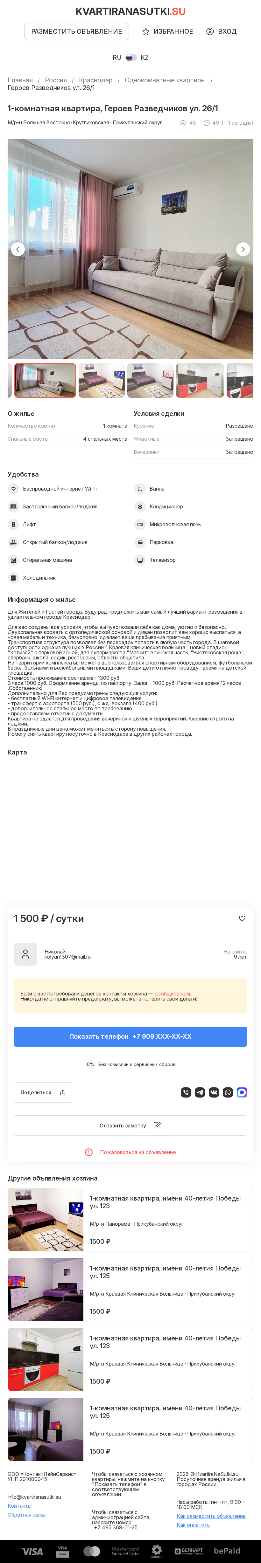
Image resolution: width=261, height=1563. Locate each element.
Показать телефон (130, 1036)
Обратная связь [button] (27, 1514)
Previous (18, 249)
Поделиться (36, 1092)
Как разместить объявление (211, 1515)
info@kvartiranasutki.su (34, 1496)
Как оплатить (193, 1524)
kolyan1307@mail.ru (68, 957)
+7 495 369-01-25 (116, 1527)
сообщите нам (172, 993)
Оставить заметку (123, 1125)
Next (243, 249)
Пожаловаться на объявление (138, 1152)
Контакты (20, 1505)
